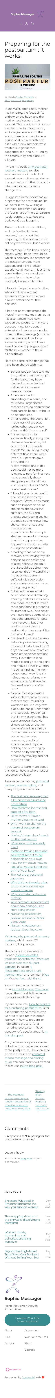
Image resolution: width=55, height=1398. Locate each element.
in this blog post (23, 989)
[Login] (26, 24)
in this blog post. (31, 1066)
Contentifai (28, 1377)
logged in (26, 1158)
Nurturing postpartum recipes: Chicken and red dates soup (27, 917)
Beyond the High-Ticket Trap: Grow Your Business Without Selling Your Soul (22, 1254)
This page (41, 989)
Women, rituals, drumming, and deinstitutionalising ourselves (18, 1237)
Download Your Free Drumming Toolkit (27, 1320)
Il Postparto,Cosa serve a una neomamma (23, 970)
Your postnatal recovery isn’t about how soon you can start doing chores (30, 906)
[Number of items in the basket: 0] (32, 24)
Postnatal (16, 100)
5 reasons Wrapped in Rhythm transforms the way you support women (21, 1204)
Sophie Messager (23, 14)
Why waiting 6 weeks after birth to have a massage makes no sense (29, 886)
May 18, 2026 (47, 1237)
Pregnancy (27, 100)
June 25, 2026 (47, 1219)
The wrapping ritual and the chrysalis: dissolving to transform (22, 1219)
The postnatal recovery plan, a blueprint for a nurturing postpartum (30, 800)
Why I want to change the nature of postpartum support (28, 827)
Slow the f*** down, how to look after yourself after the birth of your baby (29, 866)
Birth (7, 100)
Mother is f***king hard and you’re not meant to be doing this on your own (29, 855)
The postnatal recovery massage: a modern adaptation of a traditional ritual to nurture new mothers (18, 1101)
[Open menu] (21, 23)
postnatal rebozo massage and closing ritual (25, 1058)
